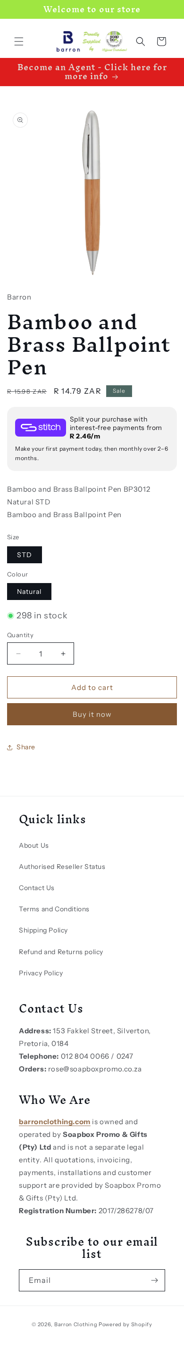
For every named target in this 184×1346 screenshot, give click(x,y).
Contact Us (37, 888)
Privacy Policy (41, 973)
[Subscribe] (154, 1280)
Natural (29, 591)
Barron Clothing (76, 1324)
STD (24, 555)
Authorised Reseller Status (62, 866)
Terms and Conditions (54, 909)
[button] (18, 41)
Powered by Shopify (125, 1324)
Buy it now (92, 714)
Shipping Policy (43, 930)
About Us (34, 845)
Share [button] (26, 747)
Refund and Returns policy (61, 952)
